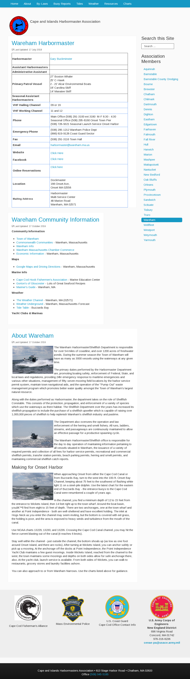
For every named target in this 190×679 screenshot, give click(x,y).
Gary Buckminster (61, 58)
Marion (148, 154)
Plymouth (149, 189)
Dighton (148, 114)
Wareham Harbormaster (43, 43)
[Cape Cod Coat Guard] (117, 607)
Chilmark (149, 99)
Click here (57, 167)
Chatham (149, 94)
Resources (111, 3)
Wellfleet (149, 224)
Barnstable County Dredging (161, 79)
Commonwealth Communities (34, 242)
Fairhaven (150, 129)
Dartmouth (150, 104)
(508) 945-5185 (99, 674)
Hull (146, 144)
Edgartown (150, 124)
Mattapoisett (151, 164)
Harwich (149, 149)
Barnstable (150, 74)
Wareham (149, 219)
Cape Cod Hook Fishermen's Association (41, 279)
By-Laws (42, 3)
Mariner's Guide (25, 287)
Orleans (148, 184)
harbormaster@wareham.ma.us (70, 145)
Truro (147, 214)
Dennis (148, 109)
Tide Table (22, 307)
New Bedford (152, 174)
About (27, 3)
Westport (149, 229)
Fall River (149, 139)
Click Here (57, 153)
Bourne (148, 84)
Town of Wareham (27, 238)
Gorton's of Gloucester (30, 283)
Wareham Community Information (55, 219)
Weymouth (150, 235)
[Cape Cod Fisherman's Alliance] (28, 607)
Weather (94, 3)
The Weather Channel (29, 300)
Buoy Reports (62, 3)
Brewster (149, 89)
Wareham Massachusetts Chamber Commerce (45, 249)
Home (14, 3)
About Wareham (33, 335)
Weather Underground (29, 303)
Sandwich (149, 199)
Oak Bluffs (150, 179)
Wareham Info (25, 246)
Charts (127, 3)
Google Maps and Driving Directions (38, 266)
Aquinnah (149, 69)
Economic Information (30, 253)
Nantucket (150, 169)
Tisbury (148, 209)
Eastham (149, 119)
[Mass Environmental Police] (73, 608)
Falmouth (149, 134)
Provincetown (152, 194)
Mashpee (149, 159)
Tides (79, 3)
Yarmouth (149, 240)
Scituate (148, 204)
